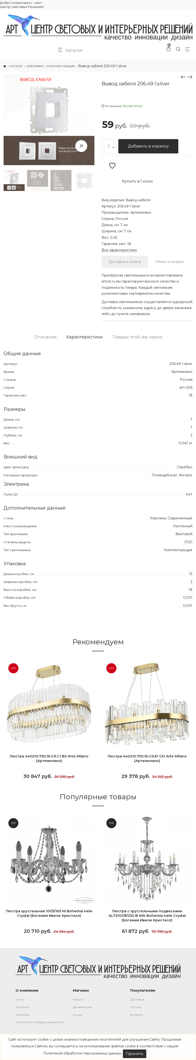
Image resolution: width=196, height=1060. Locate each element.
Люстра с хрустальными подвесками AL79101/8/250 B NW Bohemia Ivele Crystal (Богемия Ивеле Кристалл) (147, 915)
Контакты (22, 1015)
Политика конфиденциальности (40, 1022)
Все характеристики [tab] (119, 250)
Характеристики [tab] (84, 337)
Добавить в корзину (148, 146)
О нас (20, 999)
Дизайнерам (82, 1007)
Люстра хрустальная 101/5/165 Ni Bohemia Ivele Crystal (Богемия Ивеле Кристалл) (49, 913)
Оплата (135, 1007)
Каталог (79, 999)
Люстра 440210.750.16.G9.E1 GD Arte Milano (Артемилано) (147, 758)
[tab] (125, 262)
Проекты (22, 1007)
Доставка (137, 999)
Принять (134, 1053)
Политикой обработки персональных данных (82, 1053)
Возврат (136, 1015)
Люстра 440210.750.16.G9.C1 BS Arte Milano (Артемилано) (49, 758)
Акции (77, 1015)
